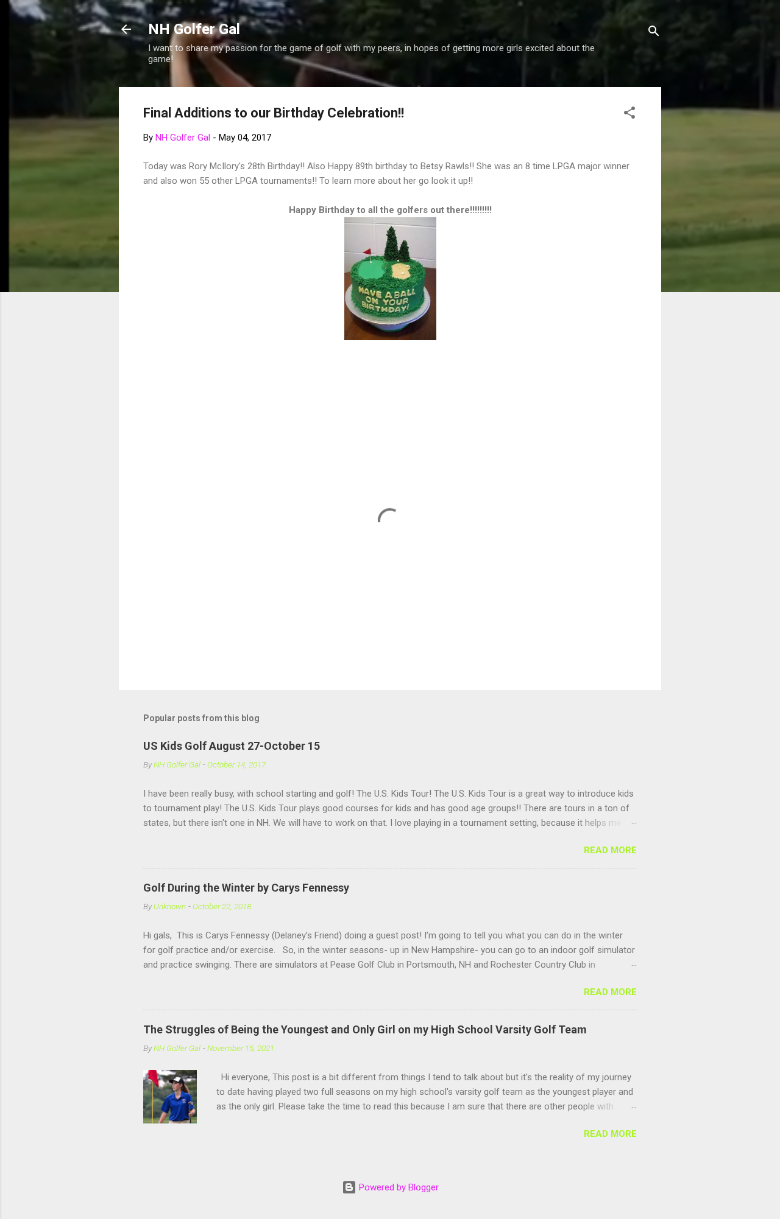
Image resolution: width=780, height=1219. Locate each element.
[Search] (654, 33)
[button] (629, 114)
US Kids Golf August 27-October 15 (231, 745)
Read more (610, 850)
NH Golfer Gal (194, 29)
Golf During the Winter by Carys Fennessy (246, 887)
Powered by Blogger (397, 1187)
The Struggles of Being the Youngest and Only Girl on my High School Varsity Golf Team (365, 1029)
